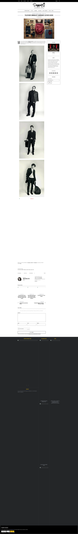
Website (38, 323)
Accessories (33, 13)
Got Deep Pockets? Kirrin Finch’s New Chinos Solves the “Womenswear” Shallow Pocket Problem (22, 297)
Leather (22, 269)
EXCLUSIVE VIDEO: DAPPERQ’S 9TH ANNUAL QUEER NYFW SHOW (27, 401)
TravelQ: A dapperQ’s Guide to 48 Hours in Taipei (39, 302)
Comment (19, 312)
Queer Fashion (28, 269)
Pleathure (24, 269)
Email (28, 323)
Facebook (29, 262)
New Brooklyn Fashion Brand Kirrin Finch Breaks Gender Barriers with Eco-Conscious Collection (32, 297)
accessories (19, 269)
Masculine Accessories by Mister (24, 302)
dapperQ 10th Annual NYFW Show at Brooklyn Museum (53, 52)
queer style (32, 269)
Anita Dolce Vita (26, 278)
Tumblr (32, 262)
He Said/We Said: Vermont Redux (43, 465)
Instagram (35, 262)
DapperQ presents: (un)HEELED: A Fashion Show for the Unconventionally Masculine (55, 402)
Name (19, 323)
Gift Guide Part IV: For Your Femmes (41, 296)
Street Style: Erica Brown (38, 277)
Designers (37, 13)
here (20, 263)
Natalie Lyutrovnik (30, 41)
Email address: (50, 78)
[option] (22, 293)
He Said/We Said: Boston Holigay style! (44, 401)
